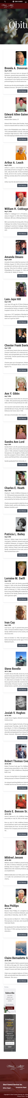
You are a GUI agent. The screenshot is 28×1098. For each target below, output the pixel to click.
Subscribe (10, 1008)
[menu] (25, 2)
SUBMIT (10, 1047)
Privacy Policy (21, 1096)
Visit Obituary (22, 91)
